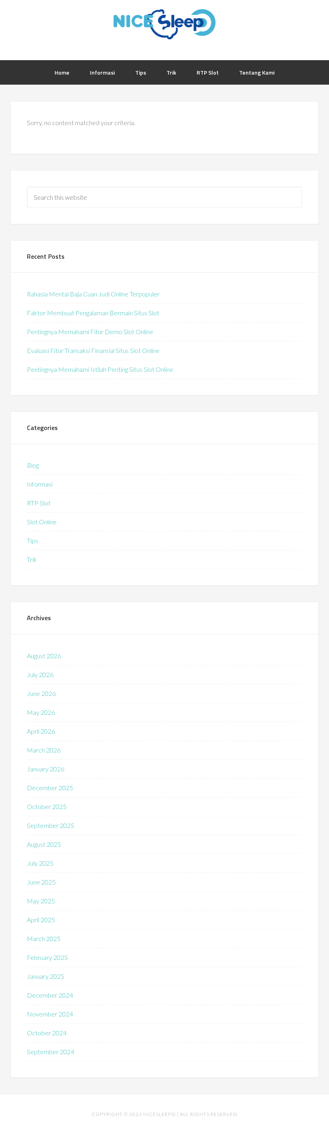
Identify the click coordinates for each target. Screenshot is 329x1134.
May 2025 (41, 901)
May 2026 (41, 712)
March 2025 (44, 938)
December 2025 (50, 787)
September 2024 (50, 1051)
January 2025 (45, 976)
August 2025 (44, 844)
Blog (33, 465)
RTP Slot (39, 503)
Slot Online (42, 521)
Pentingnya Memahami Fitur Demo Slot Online (90, 331)
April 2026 (41, 731)
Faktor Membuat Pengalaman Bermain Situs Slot (93, 312)
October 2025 (47, 806)
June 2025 (41, 882)
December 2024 (50, 995)
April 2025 (41, 919)
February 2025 (47, 957)
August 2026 (44, 655)
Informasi (40, 484)
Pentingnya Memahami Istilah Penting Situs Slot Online (100, 369)
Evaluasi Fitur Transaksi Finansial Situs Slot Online (93, 350)
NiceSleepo (164, 24)
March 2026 (44, 750)
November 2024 (50, 1014)
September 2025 (50, 825)
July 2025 (40, 863)
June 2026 (41, 693)
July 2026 (40, 674)
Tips (32, 540)
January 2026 (45, 769)
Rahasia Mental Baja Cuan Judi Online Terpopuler (93, 294)
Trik (32, 559)
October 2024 (47, 1033)
